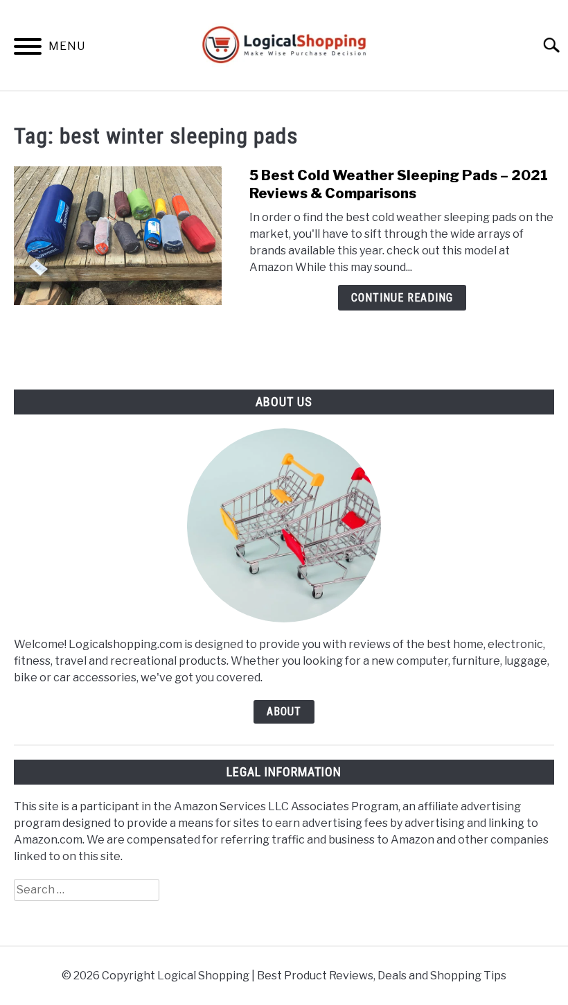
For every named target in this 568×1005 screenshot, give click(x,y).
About (284, 711)
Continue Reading (402, 297)
